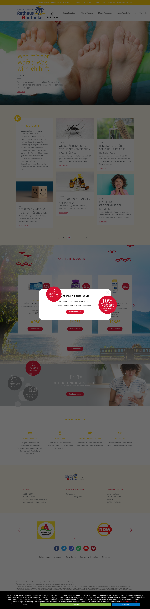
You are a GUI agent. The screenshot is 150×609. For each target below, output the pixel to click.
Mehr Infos (125, 604)
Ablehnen (25, 604)
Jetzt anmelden (75, 312)
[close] (107, 292)
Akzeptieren (76, 604)
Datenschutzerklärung (128, 602)
